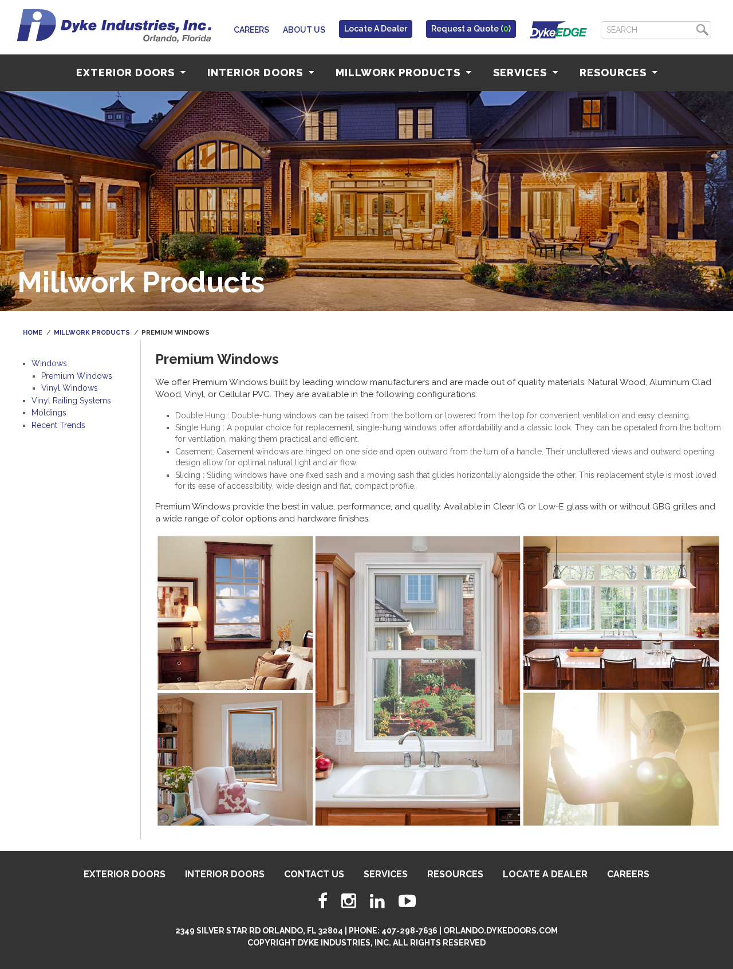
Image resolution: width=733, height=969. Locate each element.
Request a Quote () (471, 28)
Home (32, 332)
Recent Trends (58, 425)
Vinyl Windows (69, 388)
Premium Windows (76, 375)
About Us (304, 29)
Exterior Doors (127, 72)
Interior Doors (256, 72)
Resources (614, 72)
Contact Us (314, 874)
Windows (49, 363)
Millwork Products (399, 72)
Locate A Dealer (375, 28)
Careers (251, 29)
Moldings (48, 412)
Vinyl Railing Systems (71, 400)
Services (521, 72)
